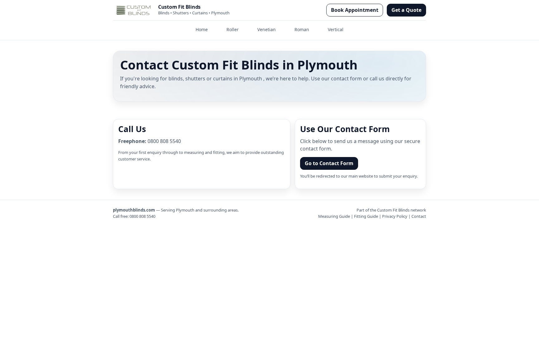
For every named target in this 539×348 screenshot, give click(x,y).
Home (202, 29)
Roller (232, 29)
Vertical (335, 29)
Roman (301, 29)
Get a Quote (406, 10)
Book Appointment (354, 10)
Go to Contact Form (329, 163)
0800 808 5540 (164, 141)
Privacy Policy (394, 216)
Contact (418, 216)
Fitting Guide (366, 216)
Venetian (266, 29)
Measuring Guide (334, 216)
